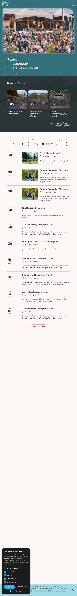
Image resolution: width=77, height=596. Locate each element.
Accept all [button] (9, 587)
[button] (16, 591)
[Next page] (66, 124)
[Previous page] (58, 124)
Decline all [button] (22, 587)
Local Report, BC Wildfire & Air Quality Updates (44, 592)
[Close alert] (73, 590)
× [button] (28, 550)
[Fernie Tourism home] (5, 3)
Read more (7, 564)
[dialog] (16, 571)
